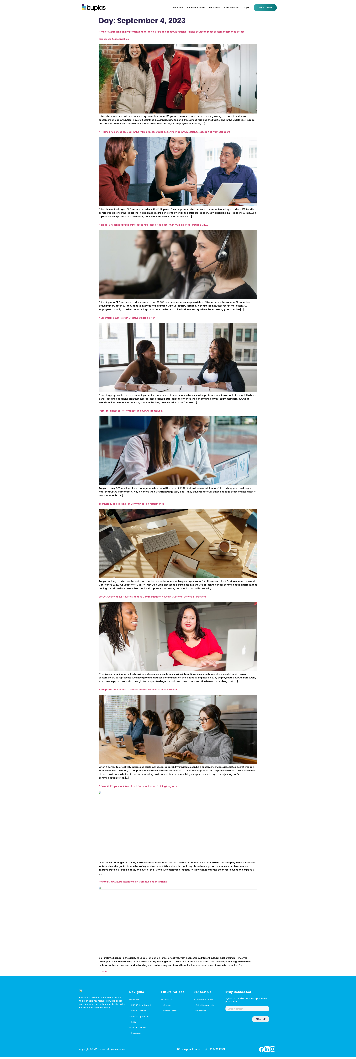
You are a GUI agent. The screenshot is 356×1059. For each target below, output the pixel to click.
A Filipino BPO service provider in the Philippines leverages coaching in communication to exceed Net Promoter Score (164, 132)
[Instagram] (272, 1049)
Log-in (246, 7)
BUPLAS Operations (140, 1016)
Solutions (178, 7)
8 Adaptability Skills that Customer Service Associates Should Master (138, 689)
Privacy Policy (169, 1010)
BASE (133, 1021)
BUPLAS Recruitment (141, 1005)
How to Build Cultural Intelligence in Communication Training (133, 881)
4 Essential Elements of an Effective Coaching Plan (127, 317)
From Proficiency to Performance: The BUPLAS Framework (131, 410)
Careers (167, 1005)
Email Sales (201, 1010)
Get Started (265, 7)
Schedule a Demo (204, 999)
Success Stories (196, 7)
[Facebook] (261, 1049)
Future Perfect (231, 7)
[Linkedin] (267, 1049)
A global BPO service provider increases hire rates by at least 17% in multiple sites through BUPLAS (153, 224)
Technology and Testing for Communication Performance (131, 503)
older (103, 971)
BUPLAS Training (138, 1010)
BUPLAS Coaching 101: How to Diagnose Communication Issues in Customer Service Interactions (152, 596)
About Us (167, 999)
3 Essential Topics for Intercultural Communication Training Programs (138, 786)
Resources (214, 7)
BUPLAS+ (135, 999)
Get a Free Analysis (205, 1005)
